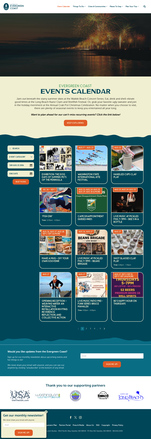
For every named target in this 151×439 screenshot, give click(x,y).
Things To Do (78, 7)
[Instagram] (80, 417)
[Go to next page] (104, 328)
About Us (90, 425)
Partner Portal (65, 425)
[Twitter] (75, 417)
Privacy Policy (117, 425)
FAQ (97, 425)
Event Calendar (63, 7)
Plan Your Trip (131, 7)
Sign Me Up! (112, 364)
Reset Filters (21, 182)
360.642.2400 (117, 431)
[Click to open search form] (144, 7)
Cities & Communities (97, 7)
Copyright (106, 425)
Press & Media (78, 425)
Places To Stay (115, 7)
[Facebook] (70, 417)
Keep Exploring (75, 123)
